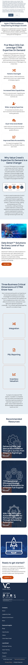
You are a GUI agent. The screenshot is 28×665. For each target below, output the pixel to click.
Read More (6, 456)
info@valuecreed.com (7, 599)
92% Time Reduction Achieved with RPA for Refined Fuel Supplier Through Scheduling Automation (12, 517)
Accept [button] (11, 15)
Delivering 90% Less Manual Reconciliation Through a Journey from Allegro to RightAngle (13, 449)
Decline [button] (17, 15)
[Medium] (11, 595)
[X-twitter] (15, 595)
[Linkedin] (4, 595)
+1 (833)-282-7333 (9, 597)
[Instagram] (7, 595)
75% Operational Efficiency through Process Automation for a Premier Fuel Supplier (13, 484)
